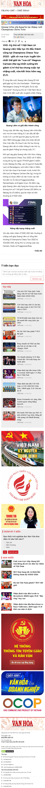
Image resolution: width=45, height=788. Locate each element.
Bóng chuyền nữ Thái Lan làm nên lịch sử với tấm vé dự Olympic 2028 (28, 346)
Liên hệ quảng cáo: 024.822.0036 (13, 767)
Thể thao (20, 298)
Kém (8, 547)
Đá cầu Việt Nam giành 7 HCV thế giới (28, 332)
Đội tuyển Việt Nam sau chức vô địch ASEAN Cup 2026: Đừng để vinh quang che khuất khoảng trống (29, 416)
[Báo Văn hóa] (22, 4)
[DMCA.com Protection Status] (7, 751)
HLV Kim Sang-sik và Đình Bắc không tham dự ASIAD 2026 (26, 573)
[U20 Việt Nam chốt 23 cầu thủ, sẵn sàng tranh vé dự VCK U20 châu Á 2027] (9, 308)
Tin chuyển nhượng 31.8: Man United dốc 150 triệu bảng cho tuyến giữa (28, 359)
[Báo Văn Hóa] (22, 723)
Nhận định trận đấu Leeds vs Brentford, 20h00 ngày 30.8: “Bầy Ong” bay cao (28, 596)
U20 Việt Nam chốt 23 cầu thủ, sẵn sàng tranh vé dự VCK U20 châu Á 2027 (28, 307)
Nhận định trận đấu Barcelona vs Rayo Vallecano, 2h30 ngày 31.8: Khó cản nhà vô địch (28, 607)
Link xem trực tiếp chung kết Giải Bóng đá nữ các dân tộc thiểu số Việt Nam (28, 564)
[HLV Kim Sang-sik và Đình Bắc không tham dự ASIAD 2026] (6, 575)
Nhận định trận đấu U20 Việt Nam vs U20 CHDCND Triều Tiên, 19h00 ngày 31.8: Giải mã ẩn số (29, 387)
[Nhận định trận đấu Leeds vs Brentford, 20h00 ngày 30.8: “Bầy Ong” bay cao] (6, 596)
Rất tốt (9, 542)
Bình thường (11, 545)
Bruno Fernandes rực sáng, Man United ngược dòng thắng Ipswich (29, 401)
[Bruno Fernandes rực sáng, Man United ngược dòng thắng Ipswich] (9, 402)
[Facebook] (9, 41)
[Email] (13, 41)
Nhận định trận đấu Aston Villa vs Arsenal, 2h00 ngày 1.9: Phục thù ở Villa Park (29, 372)
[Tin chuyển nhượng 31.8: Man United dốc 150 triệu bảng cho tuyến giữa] (9, 360)
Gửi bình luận (37, 279)
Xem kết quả (13, 552)
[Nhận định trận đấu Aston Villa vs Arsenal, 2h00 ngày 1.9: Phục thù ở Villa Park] (9, 374)
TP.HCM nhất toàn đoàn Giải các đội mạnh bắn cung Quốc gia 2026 (29, 320)
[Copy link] (16, 41)
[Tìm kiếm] (40, 3)
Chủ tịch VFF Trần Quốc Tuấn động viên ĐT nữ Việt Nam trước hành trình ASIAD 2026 (29, 293)
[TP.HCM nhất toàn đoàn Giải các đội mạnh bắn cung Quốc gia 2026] (9, 321)
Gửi (5, 552)
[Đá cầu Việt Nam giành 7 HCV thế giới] (9, 335)
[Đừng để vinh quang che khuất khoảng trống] (9, 416)
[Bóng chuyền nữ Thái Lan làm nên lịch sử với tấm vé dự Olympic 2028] (9, 347)
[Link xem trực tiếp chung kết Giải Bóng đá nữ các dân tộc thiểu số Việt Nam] (6, 564)
